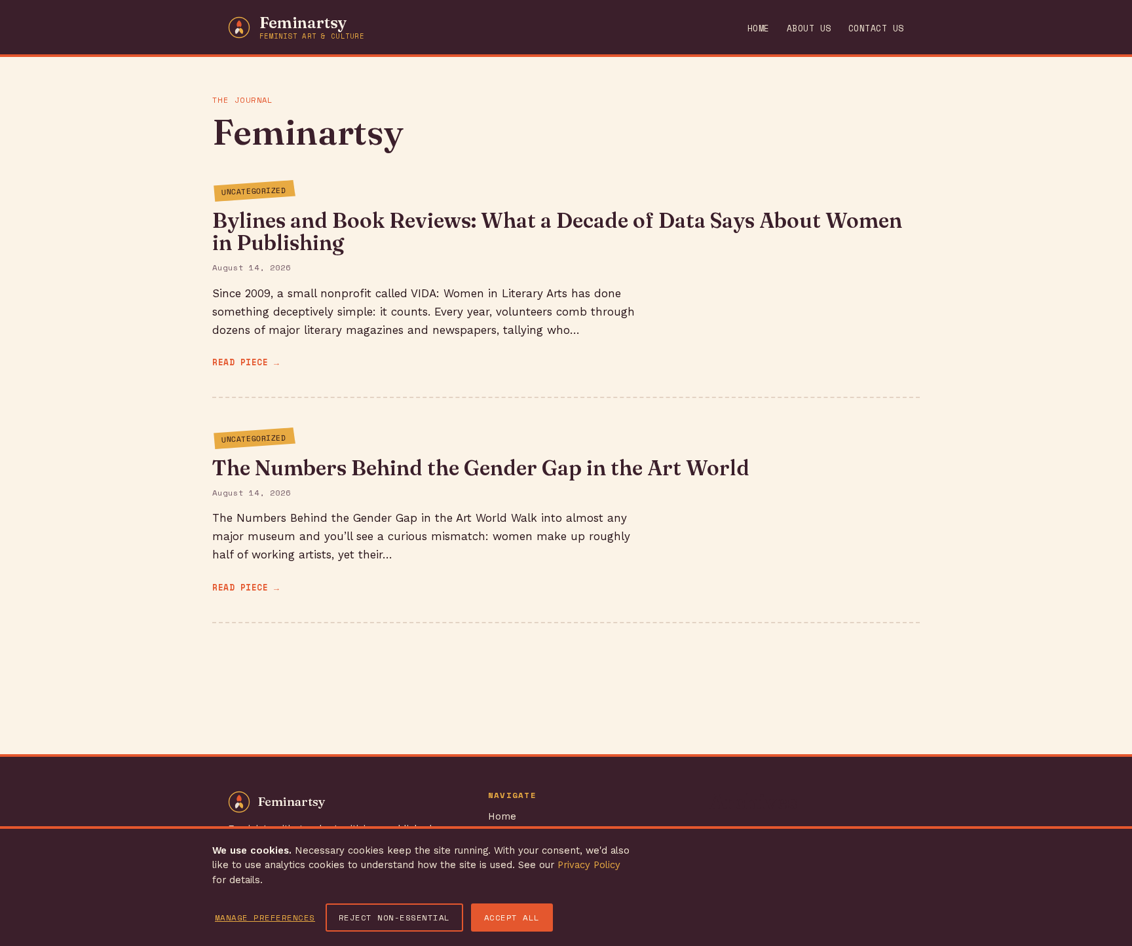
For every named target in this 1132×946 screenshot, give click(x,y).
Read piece (240, 362)
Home (758, 28)
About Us (809, 28)
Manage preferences (265, 917)
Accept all (512, 917)
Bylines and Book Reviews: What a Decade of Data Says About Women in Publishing (557, 232)
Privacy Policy (588, 865)
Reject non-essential (394, 917)
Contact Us (876, 28)
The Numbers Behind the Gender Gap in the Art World (480, 468)
